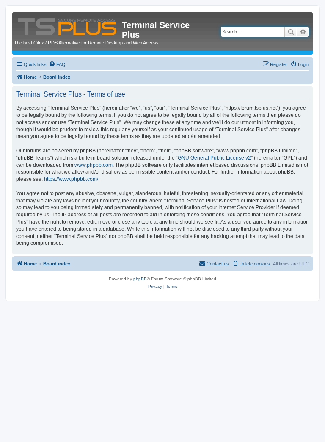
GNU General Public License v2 (214, 158)
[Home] (68, 25)
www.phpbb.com (93, 165)
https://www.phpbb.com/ (71, 179)
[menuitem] (57, 64)
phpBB (140, 278)
